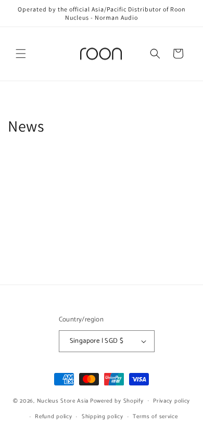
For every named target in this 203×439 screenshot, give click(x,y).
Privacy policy (171, 401)
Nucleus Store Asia (63, 400)
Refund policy (53, 416)
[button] (20, 53)
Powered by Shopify (117, 400)
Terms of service (155, 416)
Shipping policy (102, 416)
